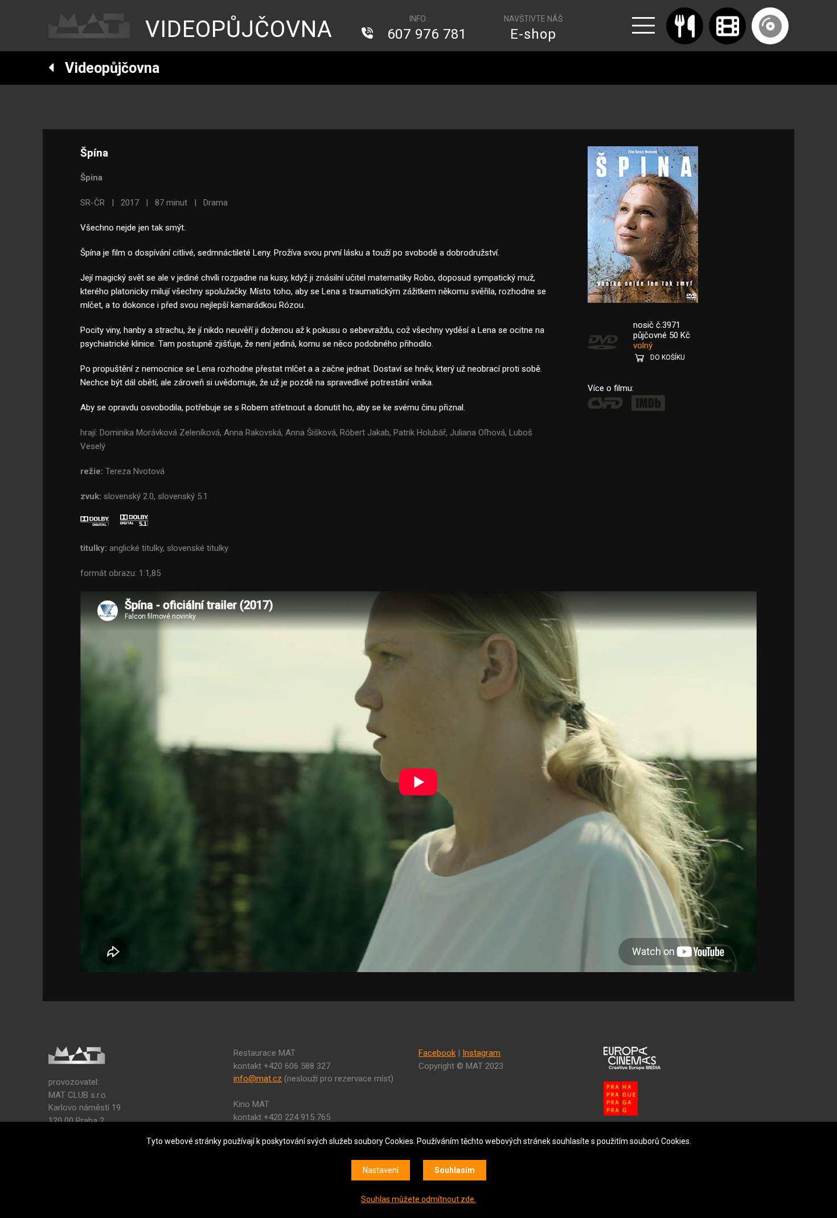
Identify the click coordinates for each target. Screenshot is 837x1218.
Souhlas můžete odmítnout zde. (418, 1199)
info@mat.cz (257, 1078)
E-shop (533, 34)
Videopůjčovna (107, 68)
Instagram (481, 1053)
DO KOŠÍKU (667, 357)
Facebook (437, 1053)
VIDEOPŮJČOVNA (239, 29)
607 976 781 (427, 34)
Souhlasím (454, 1170)
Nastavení (381, 1170)
